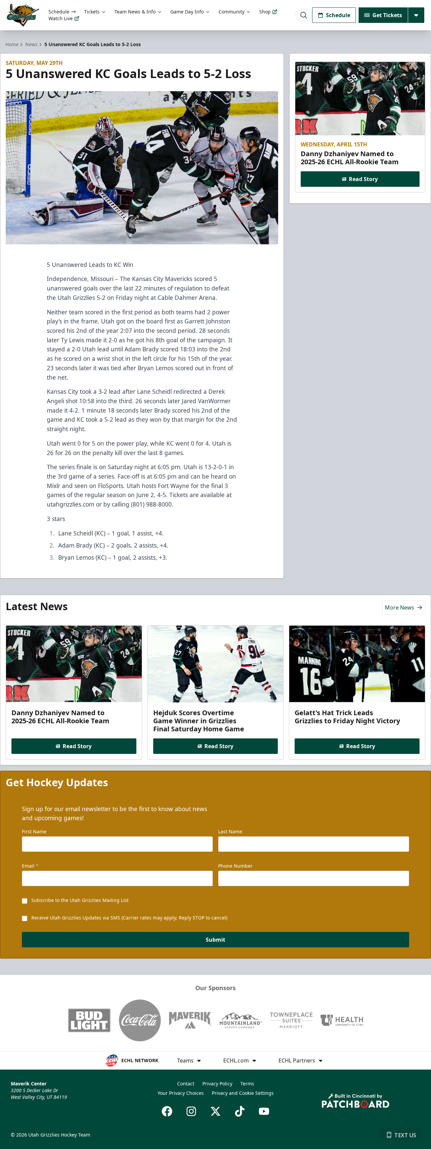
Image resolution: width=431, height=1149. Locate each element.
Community (231, 11)
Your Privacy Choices (181, 1093)
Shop (265, 11)
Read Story (363, 179)
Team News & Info (135, 11)
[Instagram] (191, 1111)
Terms (247, 1083)
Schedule (58, 11)
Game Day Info (187, 11)
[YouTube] (264, 1111)
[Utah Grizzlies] (23, 15)
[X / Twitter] (215, 1111)
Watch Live (60, 18)
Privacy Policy (217, 1083)
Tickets (92, 11)
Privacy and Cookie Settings (243, 1093)
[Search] (303, 15)
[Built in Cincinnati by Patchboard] (355, 1100)
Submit (215, 939)
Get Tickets (387, 15)
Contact (185, 1083)
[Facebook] (167, 1111)
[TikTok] (239, 1111)
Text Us (405, 1135)
